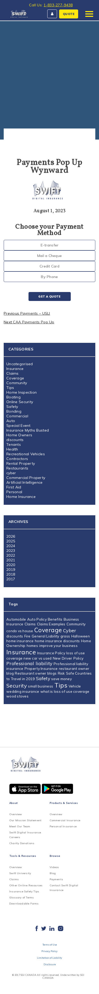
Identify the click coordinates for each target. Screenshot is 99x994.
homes (32, 646)
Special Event (18, 425)
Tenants (13, 444)
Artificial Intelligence (24, 482)
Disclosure (50, 964)
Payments (56, 879)
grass (65, 636)
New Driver (62, 658)
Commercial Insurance (65, 820)
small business (40, 686)
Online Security (19, 401)
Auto (10, 420)
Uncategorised (19, 364)
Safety (12, 406)
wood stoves (17, 696)
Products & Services (64, 803)
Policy (78, 658)
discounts (15, 439)
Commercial (17, 416)
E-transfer (50, 245)
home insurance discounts (57, 641)
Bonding (13, 411)
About (13, 803)
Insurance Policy (51, 653)
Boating (13, 397)
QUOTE (68, 14)
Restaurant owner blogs (35, 673)
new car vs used (37, 658)
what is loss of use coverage (64, 691)
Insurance (15, 368)
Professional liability (29, 663)
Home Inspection (21, 392)
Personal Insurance (63, 826)
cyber (11, 473)
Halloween (80, 636)
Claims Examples (51, 624)
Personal (14, 491)
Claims (12, 373)
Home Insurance (21, 496)
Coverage (15, 378)
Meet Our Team (19, 826)
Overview (15, 814)
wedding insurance (22, 691)
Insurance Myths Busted (27, 430)
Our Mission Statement (25, 820)
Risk (61, 673)
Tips (10, 387)
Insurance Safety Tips (24, 891)
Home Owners (19, 435)
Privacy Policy (49, 951)
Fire (27, 636)
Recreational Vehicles (25, 454)
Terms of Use (50, 944)
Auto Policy (37, 619)
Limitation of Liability (49, 957)
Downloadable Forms (24, 903)
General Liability (45, 636)
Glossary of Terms (21, 897)
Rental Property (20, 463)
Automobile (16, 619)
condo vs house (19, 631)
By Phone (49, 276)
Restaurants (17, 468)
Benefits (55, 619)
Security (16, 685)
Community (16, 382)
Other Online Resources (26, 885)
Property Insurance (41, 668)
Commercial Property (25, 477)
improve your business (58, 646)
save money (61, 679)
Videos (54, 867)
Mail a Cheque (49, 255)
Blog (53, 873)
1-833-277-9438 (58, 5)
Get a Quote (49, 296)
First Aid (13, 487)
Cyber (69, 630)
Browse (55, 856)
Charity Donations (21, 843)
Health (12, 449)
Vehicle (75, 686)
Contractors (17, 458)
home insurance (20, 641)
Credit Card (49, 266)
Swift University (20, 873)
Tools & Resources (22, 856)
